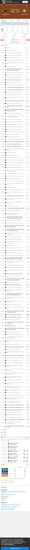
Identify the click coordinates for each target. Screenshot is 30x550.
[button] (15, 45)
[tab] (4, 20)
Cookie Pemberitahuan (9, 544)
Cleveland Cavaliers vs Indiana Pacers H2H (10, 504)
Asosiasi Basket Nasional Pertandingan (10, 506)
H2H (2, 437)
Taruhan (3, 464)
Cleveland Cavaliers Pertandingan (8, 507)
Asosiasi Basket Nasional (9, 494)
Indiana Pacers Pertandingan (7, 509)
